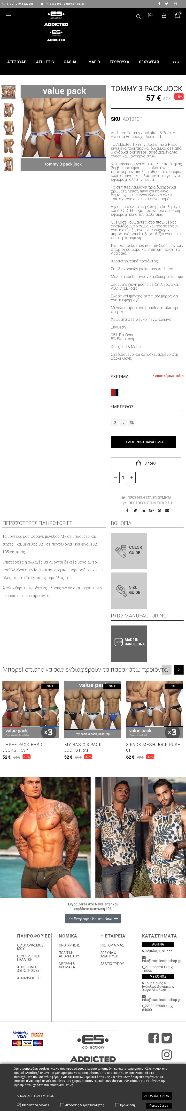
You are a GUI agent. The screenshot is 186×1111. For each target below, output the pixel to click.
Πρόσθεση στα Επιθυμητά (149, 498)
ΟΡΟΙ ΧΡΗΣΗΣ (69, 945)
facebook (159, 3)
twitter (167, 3)
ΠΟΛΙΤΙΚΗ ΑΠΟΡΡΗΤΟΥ (69, 954)
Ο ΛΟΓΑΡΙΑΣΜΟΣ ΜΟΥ (30, 947)
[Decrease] (115, 477)
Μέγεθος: (123, 406)
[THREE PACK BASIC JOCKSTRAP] (30, 709)
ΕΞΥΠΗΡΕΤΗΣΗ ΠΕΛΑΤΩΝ (28, 958)
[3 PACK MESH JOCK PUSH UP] (154, 709)
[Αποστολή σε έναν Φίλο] (167, 510)
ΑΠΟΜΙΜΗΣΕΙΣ (28, 978)
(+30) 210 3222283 (20, 3)
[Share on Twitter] (135, 510)
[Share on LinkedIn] (143, 510)
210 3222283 (155, 967)
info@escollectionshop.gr (65, 3)
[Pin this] (159, 510)
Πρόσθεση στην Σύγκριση (150, 503)
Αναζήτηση (138, 15)
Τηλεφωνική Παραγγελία (143, 442)
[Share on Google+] (151, 510)
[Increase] (131, 477)
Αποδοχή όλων (156, 1096)
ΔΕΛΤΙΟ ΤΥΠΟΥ (112, 963)
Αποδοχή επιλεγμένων (35, 1096)
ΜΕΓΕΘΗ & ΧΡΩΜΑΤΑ (67, 965)
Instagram (175, 3)
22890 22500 (155, 1006)
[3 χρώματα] (115, 392)
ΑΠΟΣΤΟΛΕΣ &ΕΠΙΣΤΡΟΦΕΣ (28, 968)
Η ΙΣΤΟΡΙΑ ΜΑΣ (112, 945)
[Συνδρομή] (116, 918)
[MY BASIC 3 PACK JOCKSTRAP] (92, 709)
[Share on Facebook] (127, 510)
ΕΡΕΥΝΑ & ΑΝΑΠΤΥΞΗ (109, 954)
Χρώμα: (120, 376)
